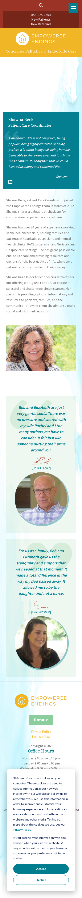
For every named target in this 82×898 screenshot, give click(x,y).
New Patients (41, 19)
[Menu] (73, 8)
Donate (41, 720)
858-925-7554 (41, 15)
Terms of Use (41, 736)
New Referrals (41, 24)
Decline (41, 880)
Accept (41, 868)
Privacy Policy (22, 829)
